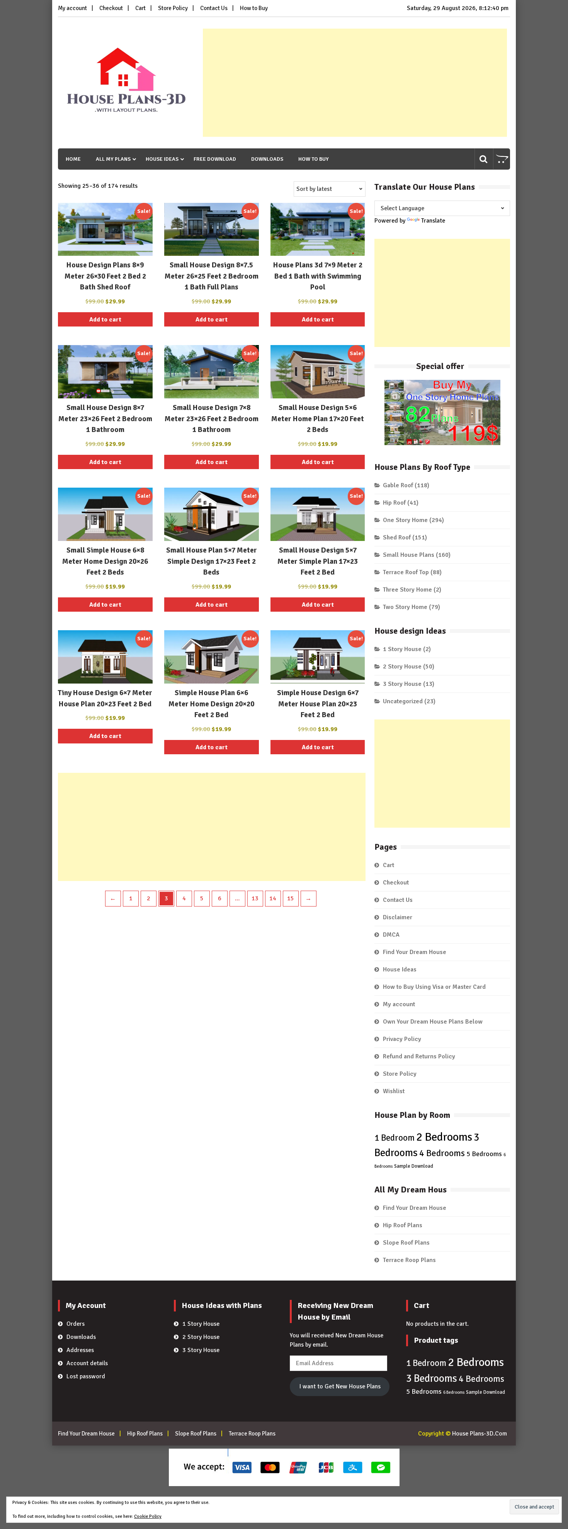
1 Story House (402, 649)
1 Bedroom (394, 1138)
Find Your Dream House (414, 952)
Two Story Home (405, 607)
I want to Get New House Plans (340, 1386)
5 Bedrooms (484, 1154)
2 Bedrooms (444, 1137)
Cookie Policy (148, 1516)
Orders (75, 1324)
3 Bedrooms (431, 1378)
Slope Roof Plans (406, 1243)
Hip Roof (394, 503)
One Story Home (405, 520)
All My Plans (113, 159)
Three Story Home (407, 590)
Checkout (111, 8)
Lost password (85, 1376)
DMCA (391, 935)
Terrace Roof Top (406, 572)
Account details (87, 1363)
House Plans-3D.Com (479, 1433)
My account (72, 8)
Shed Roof (397, 537)
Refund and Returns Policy (419, 1056)
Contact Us (214, 8)
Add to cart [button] (105, 319)
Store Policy (173, 8)
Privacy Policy (402, 1039)
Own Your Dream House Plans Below (433, 1022)
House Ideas (162, 159)
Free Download (215, 159)
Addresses (80, 1350)
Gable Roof (398, 485)
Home (73, 159)
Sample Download (413, 1166)
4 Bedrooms (442, 1153)
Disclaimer (397, 917)
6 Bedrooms (453, 1392)
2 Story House (402, 666)
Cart (140, 8)
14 (272, 898)
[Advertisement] (355, 83)
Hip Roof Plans (402, 1225)
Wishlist (394, 1091)
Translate (433, 221)
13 (255, 898)
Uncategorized (403, 701)
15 (290, 898)
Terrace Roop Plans (409, 1260)
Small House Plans (408, 555)
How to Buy (254, 8)
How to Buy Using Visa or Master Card (434, 987)
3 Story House (402, 684)
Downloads (267, 159)
